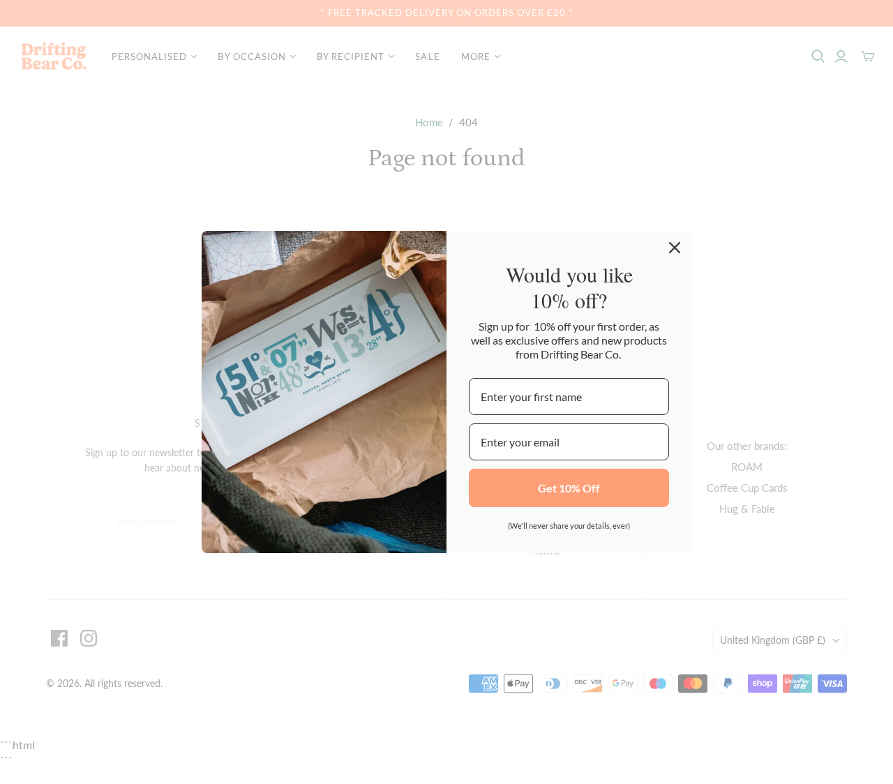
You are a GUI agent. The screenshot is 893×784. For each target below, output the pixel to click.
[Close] (674, 247)
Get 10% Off (569, 488)
